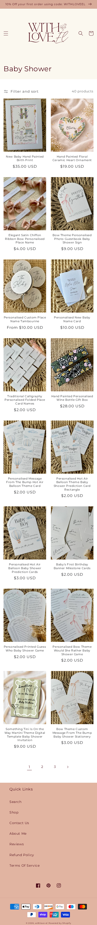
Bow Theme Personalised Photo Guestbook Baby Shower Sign (72, 238)
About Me (18, 833)
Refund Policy (21, 855)
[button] (6, 33)
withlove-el (41, 923)
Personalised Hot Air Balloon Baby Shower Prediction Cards (24, 568)
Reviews (16, 844)
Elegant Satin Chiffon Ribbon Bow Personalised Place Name (25, 238)
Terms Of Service (24, 865)
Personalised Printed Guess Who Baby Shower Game (25, 648)
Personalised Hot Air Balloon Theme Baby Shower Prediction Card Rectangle (72, 484)
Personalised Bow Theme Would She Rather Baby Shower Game (72, 650)
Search (15, 802)
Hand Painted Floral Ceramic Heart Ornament (72, 158)
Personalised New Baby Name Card (72, 319)
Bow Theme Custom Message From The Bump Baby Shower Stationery (72, 732)
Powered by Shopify (59, 923)
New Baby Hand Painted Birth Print (25, 158)
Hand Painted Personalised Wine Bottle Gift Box (72, 398)
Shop (13, 812)
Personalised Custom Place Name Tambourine (25, 319)
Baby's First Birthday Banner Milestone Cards (72, 566)
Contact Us (19, 823)
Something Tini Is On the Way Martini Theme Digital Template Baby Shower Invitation (24, 734)
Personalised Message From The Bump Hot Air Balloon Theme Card (25, 482)
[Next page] (67, 767)
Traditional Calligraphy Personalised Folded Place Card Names (24, 399)
